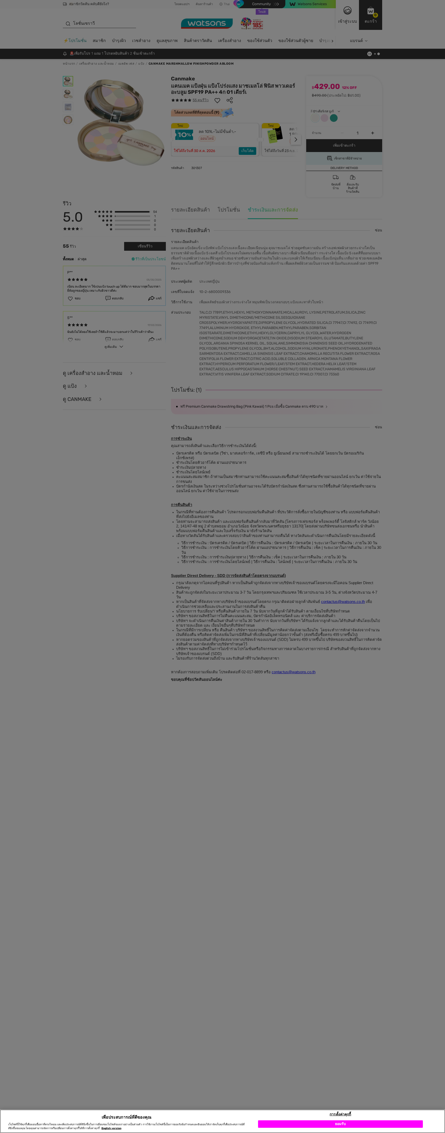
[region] (222, 1121)
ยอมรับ (340, 1124)
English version (111, 1128)
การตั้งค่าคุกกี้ (340, 1114)
